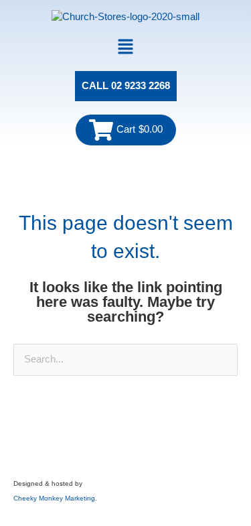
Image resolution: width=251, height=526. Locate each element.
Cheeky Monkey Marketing (54, 498)
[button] (125, 48)
